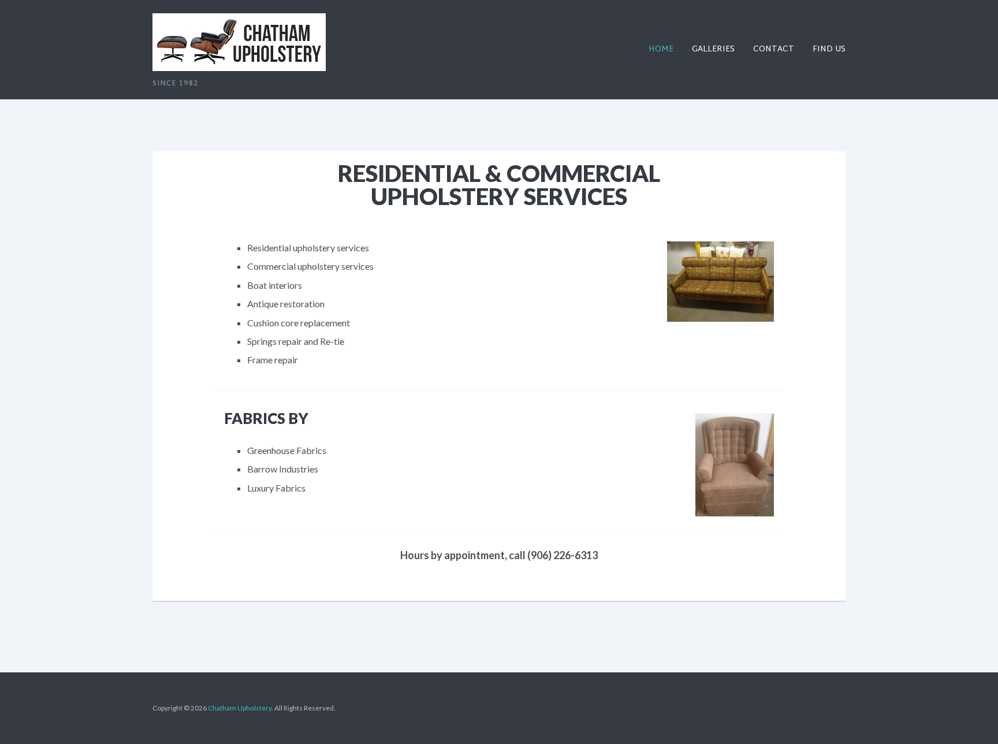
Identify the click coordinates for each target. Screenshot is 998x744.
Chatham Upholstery (239, 708)
